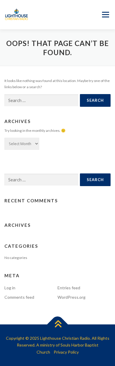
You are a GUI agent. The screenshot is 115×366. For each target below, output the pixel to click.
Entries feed (69, 287)
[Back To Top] (57, 324)
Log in (9, 287)
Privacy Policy (66, 351)
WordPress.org (72, 297)
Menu (105, 15)
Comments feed (19, 297)
